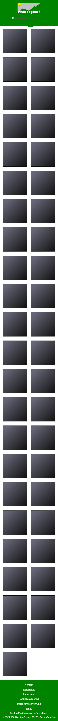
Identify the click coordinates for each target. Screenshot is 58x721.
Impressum (29, 694)
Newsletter (29, 689)
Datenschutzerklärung (29, 703)
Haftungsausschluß (29, 699)
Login (29, 708)
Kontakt (29, 684)
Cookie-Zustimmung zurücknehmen (29, 713)
